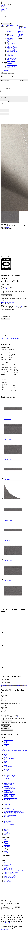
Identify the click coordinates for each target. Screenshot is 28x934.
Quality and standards (12, 58)
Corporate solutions (11, 59)
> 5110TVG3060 (8, 439)
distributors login (5, 70)
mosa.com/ (15, 716)
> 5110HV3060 (7, 459)
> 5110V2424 (7, 500)
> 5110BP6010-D (8, 520)
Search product (22, 27)
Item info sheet (4, 338)
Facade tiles (9, 32)
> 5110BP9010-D (8, 540)
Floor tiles (21, 29)
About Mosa (9, 54)
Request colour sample (6, 23)
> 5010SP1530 (7, 601)
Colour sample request (12, 51)
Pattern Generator (11, 46)
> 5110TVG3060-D (8, 580)
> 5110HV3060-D (8, 560)
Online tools (9, 45)
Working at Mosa (11, 61)
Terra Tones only (6, 705)
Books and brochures (12, 47)
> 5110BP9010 (7, 479)
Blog (8, 41)
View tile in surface (5, 318)
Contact (8, 67)
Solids (7, 227)
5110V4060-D (18, 306)
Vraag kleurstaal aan (5, 929)
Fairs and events (10, 39)
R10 (2, 97)
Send (16, 715)
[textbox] (7, 73)
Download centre (11, 43)
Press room (9, 57)
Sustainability (10, 55)
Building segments (11, 38)
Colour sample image (14, 338)
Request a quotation (9, 302)
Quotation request (11, 50)
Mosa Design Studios (12, 65)
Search (22, 80)
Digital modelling (11, 49)
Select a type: (4, 710)
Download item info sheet (6, 729)
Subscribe (17, 907)
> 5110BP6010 (7, 419)
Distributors (9, 63)
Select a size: (4, 707)
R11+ (5, 97)
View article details (5, 725)
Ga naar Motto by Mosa (6, 922)
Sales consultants (11, 66)
